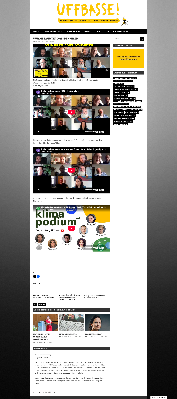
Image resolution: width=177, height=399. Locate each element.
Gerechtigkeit (118, 84)
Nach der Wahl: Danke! (93, 334)
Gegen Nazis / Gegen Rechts (123, 81)
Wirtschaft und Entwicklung (124, 118)
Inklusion (125, 92)
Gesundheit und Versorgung (124, 87)
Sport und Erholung (121, 104)
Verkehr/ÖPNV (118, 113)
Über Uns (35, 31)
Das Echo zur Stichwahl (68, 334)
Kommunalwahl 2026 (52, 31)
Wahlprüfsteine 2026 (128, 115)
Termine (116, 110)
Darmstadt (132, 78)
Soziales (138, 101)
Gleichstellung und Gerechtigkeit (126, 89)
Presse (98, 31)
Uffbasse (49, 342)
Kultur (132, 98)
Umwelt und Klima (135, 110)
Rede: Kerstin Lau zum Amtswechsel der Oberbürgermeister (41, 337)
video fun (41, 304)
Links (107, 31)
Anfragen (88, 31)
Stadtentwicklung (120, 107)
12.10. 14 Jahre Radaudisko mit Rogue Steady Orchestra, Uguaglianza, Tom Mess (69, 297)
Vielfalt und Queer (132, 113)
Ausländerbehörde (120, 78)
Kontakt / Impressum (120, 31)
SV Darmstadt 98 (134, 107)
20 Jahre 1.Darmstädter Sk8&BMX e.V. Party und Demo (43, 296)
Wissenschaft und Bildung (123, 121)
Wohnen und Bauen (120, 124)
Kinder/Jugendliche (120, 95)
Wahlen (51, 41)
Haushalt (117, 92)
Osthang (117, 101)
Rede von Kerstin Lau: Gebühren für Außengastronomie (95, 296)
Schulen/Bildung (128, 101)
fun (35, 304)
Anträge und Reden (73, 31)
